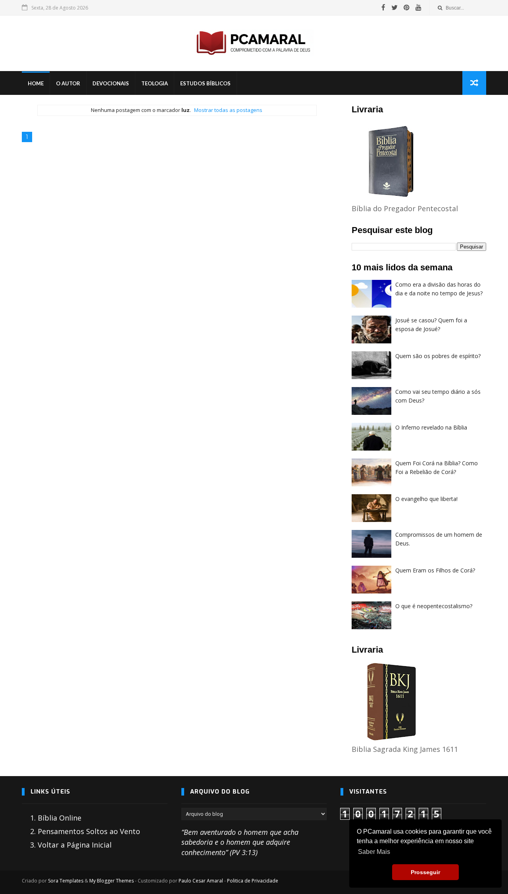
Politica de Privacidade (252, 880)
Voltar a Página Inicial (75, 845)
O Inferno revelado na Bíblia (431, 427)
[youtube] (418, 7)
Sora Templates (65, 880)
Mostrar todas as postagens (228, 110)
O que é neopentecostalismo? (433, 606)
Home (36, 83)
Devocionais (110, 83)
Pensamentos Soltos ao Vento (89, 831)
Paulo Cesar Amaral (201, 880)
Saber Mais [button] (374, 851)
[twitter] (394, 7)
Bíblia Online (59, 818)
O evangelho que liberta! (426, 499)
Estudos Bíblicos (205, 83)
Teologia (154, 83)
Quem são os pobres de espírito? (438, 356)
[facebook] (383, 7)
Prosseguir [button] (425, 872)
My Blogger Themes (111, 880)
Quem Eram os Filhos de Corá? (435, 570)
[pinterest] (407, 7)
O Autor (68, 83)
